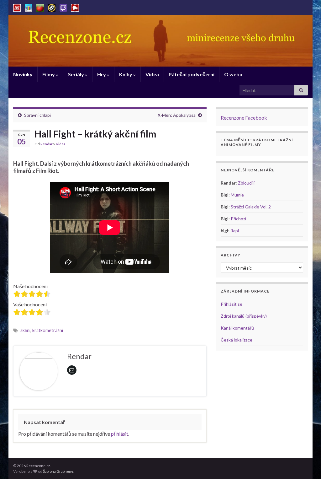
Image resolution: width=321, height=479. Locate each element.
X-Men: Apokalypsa (177, 115)
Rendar (46, 144)
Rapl (234, 230)
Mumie (237, 194)
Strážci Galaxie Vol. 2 (251, 206)
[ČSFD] (17, 6)
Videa (152, 74)
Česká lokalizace (236, 339)
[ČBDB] (75, 6)
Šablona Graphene (58, 471)
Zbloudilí (246, 183)
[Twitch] (63, 6)
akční (25, 330)
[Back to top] (307, 465)
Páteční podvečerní (191, 74)
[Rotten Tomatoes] (40, 6)
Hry (102, 74)
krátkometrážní (47, 330)
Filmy (49, 74)
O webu (233, 74)
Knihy (126, 74)
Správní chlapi (37, 115)
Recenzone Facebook (244, 118)
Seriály (76, 74)
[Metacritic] (51, 6)
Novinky (23, 74)
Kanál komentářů (237, 328)
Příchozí (238, 218)
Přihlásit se (231, 304)
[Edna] (28, 6)
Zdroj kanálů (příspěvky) (244, 316)
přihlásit (119, 434)
